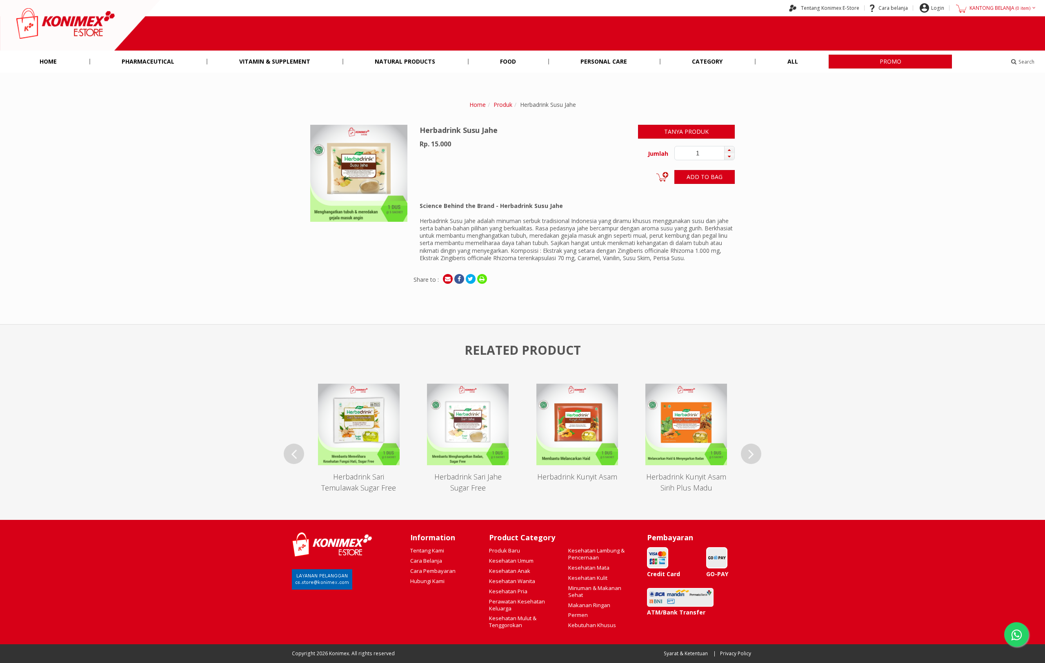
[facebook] (459, 279)
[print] (482, 279)
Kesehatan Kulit (587, 577)
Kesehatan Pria (508, 591)
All (792, 61)
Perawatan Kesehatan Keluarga (517, 605)
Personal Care (603, 61)
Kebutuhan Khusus (592, 625)
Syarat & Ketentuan (686, 653)
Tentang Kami (427, 550)
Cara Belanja (426, 560)
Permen (578, 615)
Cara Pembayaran (433, 571)
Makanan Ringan (589, 605)
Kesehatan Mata (588, 567)
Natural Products (405, 61)
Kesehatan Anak (509, 571)
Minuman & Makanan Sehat (594, 591)
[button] (729, 149)
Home (48, 61)
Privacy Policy (735, 653)
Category (707, 61)
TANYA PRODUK (686, 131)
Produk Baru (504, 550)
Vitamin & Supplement (274, 61)
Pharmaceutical (148, 61)
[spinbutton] (697, 153)
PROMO (890, 61)
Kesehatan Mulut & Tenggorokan (512, 621)
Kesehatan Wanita (512, 581)
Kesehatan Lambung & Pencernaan (596, 554)
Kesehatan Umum (511, 560)
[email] (448, 279)
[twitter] (471, 279)
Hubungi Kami (427, 581)
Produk (503, 104)
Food (508, 61)
